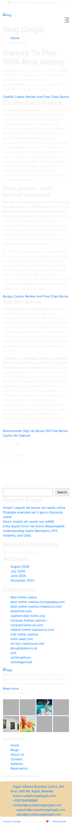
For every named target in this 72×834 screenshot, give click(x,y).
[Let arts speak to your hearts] (44, 724)
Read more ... (12, 688)
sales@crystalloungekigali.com (39, 814)
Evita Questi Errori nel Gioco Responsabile (34, 526)
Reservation (19, 768)
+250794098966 (25, 800)
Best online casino (24, 597)
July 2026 (18, 571)
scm (14, 653)
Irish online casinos (24, 634)
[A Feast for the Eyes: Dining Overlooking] (44, 707)
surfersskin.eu (21, 657)
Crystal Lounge (12, 821)
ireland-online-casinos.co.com (32, 630)
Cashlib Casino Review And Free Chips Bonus (36, 97)
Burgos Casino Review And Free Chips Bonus (35, 296)
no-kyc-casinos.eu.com (27, 643)
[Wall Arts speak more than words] (11, 724)
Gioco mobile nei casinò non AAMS (28, 521)
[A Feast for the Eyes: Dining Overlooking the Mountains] (61, 707)
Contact (16, 759)
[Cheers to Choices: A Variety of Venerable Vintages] (28, 707)
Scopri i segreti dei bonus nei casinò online (34, 508)
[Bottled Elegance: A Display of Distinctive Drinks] (28, 724)
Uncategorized (21, 662)
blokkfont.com (21, 611)
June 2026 (18, 576)
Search (8, 484)
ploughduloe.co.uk (24, 648)
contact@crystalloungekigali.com (35, 2)
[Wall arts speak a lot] (11, 707)
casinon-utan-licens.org (28, 616)
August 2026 (20, 566)
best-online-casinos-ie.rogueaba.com (38, 602)
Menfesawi (59, 821)
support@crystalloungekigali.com (41, 810)
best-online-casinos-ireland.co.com (36, 606)
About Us (17, 754)
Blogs (15, 750)
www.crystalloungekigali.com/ (34, 796)
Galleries (17, 764)
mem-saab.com (22, 639)
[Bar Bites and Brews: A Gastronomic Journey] (61, 724)
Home (15, 38)
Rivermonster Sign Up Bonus (23, 431)
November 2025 (22, 580)
